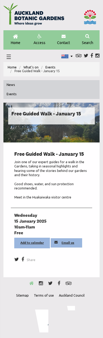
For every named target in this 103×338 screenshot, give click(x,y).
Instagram (97, 55)
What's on (31, 67)
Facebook (91, 55)
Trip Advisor (79, 55)
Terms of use (44, 295)
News (11, 84)
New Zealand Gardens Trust (64, 319)
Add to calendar (32, 243)
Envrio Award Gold (38, 319)
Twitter (86, 55)
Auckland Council (90, 17)
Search (87, 43)
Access (39, 43)
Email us (68, 243)
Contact (63, 43)
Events (50, 67)
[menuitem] (12, 67)
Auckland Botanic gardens (33, 16)
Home (15, 43)
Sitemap (22, 295)
